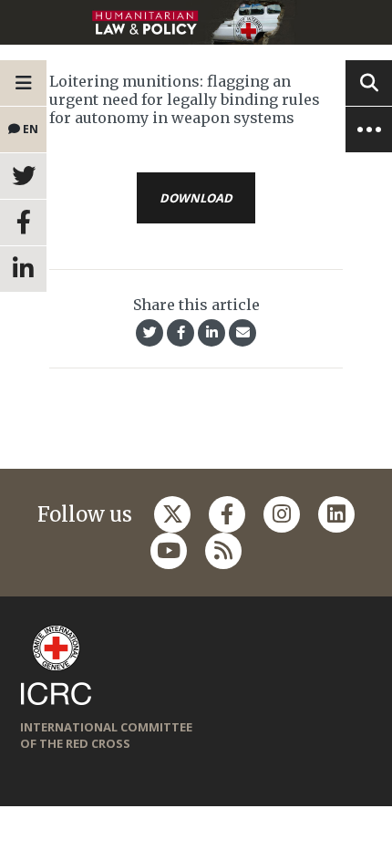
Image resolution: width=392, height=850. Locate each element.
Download (196, 198)
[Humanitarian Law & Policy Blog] (196, 22)
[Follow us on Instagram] (281, 514)
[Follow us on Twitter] (172, 514)
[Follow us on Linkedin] (336, 514)
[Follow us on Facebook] (227, 514)
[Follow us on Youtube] (168, 551)
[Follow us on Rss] (223, 551)
